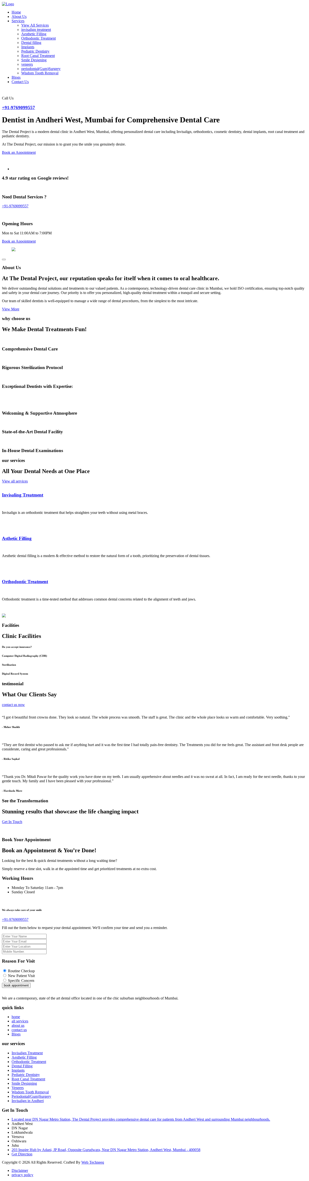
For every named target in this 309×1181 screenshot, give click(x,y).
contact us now (13, 705)
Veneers (18, 1088)
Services (18, 21)
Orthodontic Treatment (38, 38)
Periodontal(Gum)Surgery (31, 1096)
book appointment (16, 985)
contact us (19, 1030)
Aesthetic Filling (33, 34)
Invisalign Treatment (27, 1053)
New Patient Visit (21, 976)
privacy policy (22, 1175)
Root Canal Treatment (38, 56)
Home (16, 12)
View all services (15, 481)
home (16, 1017)
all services (20, 1021)
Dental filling (31, 43)
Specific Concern (21, 980)
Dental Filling (22, 1066)
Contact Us (20, 82)
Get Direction (22, 1154)
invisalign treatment (36, 30)
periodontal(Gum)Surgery (41, 69)
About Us (19, 16)
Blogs (16, 77)
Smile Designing (34, 60)
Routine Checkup (21, 971)
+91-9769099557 (18, 107)
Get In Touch (12, 822)
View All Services (35, 25)
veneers (27, 64)
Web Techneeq (92, 1162)
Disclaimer (20, 1170)
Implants (27, 47)
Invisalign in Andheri (28, 1101)
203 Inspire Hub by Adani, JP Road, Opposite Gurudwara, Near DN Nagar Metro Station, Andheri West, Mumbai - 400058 (106, 1150)
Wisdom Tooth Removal (39, 73)
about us (18, 1025)
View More (10, 309)
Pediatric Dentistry (35, 51)
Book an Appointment (19, 152)
